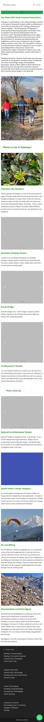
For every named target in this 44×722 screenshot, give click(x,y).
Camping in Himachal (11, 703)
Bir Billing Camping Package (13, 689)
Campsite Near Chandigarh (13, 659)
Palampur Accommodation (13, 654)
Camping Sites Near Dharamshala (15, 675)
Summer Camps (9, 678)
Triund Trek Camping (11, 686)
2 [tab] (21, 139)
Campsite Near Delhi (11, 670)
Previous (4, 108)
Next (40, 108)
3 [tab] (23, 139)
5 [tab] (26, 540)
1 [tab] (19, 139)
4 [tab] (25, 139)
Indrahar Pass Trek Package (13, 672)
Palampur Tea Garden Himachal (15, 656)
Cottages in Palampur (11, 708)
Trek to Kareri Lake (10, 661)
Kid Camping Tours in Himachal (14, 705)
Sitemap (6, 710)
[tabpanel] (22, 108)
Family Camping (9, 694)
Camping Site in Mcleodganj (13, 691)
